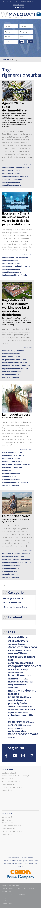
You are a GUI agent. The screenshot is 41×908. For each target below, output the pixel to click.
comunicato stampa (18, 669)
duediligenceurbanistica (15, 672)
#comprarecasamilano (11, 170)
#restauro (26, 366)
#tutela (24, 275)
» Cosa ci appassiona (12, 602)
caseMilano (19, 653)
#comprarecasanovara (11, 173)
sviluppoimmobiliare (18, 721)
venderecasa (27, 725)
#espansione (7, 464)
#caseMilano (7, 455)
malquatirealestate (22, 690)
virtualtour (11, 737)
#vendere (24, 482)
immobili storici (28, 676)
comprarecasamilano (20, 662)
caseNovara (15, 656)
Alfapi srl (22, 894)
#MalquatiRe (7, 266)
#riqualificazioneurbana (11, 185)
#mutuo (21, 644)
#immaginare (7, 556)
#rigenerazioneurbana (11, 182)
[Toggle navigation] (39, 14)
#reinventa (16, 366)
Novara (21, 700)
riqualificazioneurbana (18, 712)
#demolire (26, 553)
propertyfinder (17, 703)
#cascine (20, 351)
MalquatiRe (13, 687)
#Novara (23, 363)
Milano (27, 697)
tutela (31, 722)
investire (24, 679)
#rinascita (25, 369)
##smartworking (22, 167)
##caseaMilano (8, 167)
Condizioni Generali (7, 903)
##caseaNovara (22, 257)
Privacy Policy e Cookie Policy (9, 898)
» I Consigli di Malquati (13, 598)
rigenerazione (12, 709)
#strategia (26, 562)
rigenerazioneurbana (26, 709)
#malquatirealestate (10, 176)
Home (4, 60)
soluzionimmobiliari (22, 715)
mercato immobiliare (16, 695)
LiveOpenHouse (16, 681)
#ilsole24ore (21, 360)
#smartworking (15, 650)
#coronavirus (12, 644)
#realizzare (6, 559)
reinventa (20, 706)
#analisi (18, 452)
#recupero (6, 366)
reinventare (28, 706)
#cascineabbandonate (11, 354)
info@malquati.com (18, 5)
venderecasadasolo (16, 728)
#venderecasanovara (10, 377)
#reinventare (7, 470)
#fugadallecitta (8, 360)
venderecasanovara (23, 734)
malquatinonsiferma (18, 684)
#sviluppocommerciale (11, 479)
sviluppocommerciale (14, 719)
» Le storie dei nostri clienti (15, 607)
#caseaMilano (18, 637)
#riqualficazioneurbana (11, 476)
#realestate (17, 467)
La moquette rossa (16, 414)
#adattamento (8, 452)
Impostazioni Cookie (7, 901)
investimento (14, 679)
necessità (12, 700)
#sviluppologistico (9, 571)
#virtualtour (27, 650)
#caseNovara (19, 455)
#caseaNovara (18, 641)
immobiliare (16, 675)
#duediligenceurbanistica (12, 461)
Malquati (29, 682)
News (9, 60)
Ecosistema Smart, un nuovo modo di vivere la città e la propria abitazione (16, 218)
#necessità (17, 179)
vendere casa (15, 724)
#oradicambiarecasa (22, 647)
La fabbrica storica (16, 516)
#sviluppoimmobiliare (10, 275)
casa (10, 654)
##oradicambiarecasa (10, 260)
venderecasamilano (17, 731)
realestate (12, 706)
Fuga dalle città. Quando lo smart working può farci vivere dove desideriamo (15, 307)
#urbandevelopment (10, 574)
